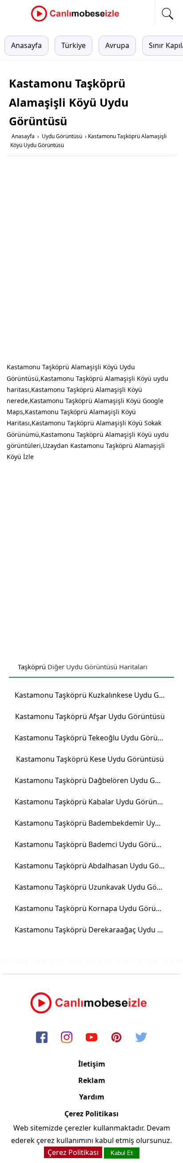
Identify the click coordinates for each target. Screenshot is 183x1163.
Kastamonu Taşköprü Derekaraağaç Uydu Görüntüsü (93, 930)
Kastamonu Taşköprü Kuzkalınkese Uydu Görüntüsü (93, 695)
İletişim (91, 1064)
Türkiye (73, 45)
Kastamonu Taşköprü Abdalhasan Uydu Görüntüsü (93, 866)
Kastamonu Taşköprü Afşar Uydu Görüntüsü (90, 716)
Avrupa (117, 45)
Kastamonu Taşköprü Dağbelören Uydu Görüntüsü (93, 780)
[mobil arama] (167, 14)
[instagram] (66, 1038)
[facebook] (42, 1038)
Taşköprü (32, 666)
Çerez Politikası (91, 1114)
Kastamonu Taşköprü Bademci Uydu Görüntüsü (93, 844)
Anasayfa (26, 45)
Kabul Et (122, 1153)
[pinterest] (116, 1038)
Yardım (91, 1097)
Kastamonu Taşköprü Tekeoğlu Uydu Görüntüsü (93, 738)
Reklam (91, 1080)
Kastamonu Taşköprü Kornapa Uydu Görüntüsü (93, 908)
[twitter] (141, 1038)
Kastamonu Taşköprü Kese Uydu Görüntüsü (90, 759)
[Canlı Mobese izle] (77, 20)
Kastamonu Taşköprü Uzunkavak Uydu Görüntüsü (93, 887)
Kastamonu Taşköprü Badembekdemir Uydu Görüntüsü (93, 823)
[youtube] (91, 1038)
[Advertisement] (91, 260)
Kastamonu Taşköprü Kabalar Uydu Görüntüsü (93, 802)
